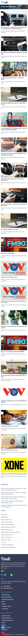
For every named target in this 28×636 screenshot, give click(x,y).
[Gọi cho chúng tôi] (11, 575)
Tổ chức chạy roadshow (6, 544)
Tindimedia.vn (14, 634)
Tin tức (2, 542)
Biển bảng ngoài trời (7, 597)
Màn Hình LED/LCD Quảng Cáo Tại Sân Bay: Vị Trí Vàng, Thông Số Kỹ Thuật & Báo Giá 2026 (13, 489)
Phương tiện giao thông (7, 599)
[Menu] (26, 2)
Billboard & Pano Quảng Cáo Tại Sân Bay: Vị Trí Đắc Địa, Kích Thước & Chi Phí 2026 (13, 493)
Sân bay (4, 604)
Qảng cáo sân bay (5, 519)
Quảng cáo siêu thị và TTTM (7, 527)
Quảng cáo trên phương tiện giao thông (9, 532)
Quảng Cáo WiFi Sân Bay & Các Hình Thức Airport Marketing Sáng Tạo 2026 (12, 501)
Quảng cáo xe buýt (5, 539)
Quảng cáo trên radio (5, 534)
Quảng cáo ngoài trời (5, 522)
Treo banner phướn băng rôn (7, 547)
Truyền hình (5, 608)
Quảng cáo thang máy (6, 529)
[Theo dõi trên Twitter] (5, 575)
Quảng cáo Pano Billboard (7, 524)
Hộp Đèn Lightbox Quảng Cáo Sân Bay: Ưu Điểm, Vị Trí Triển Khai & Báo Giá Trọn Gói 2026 (13, 497)
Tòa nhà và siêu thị (6, 606)
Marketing (3, 517)
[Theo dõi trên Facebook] (2, 575)
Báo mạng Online (6, 594)
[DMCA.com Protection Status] (4, 571)
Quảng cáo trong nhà (5, 537)
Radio (3, 601)
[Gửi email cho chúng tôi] (8, 575)
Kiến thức (3, 514)
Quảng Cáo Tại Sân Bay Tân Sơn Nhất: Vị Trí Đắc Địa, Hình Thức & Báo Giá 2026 (14, 506)
